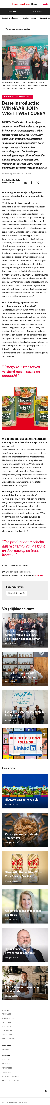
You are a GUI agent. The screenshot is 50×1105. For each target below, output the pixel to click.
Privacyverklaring (10, 1080)
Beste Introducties (10, 18)
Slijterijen (6, 1026)
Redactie (6, 173)
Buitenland (7, 1035)
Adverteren (7, 1068)
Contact (6, 1064)
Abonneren (7, 1072)
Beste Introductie (16, 593)
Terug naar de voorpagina (17, 29)
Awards (37, 11)
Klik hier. (39, 575)
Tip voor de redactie (11, 1076)
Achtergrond (8, 1039)
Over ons (6, 1060)
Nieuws (12, 11)
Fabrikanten (7, 1022)
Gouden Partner (29, 18)
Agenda (5, 1049)
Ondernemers (8, 1018)
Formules (6, 1014)
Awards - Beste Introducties (17, 97)
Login (45, 4)
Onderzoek (7, 1030)
